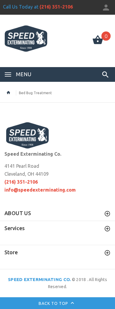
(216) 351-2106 (56, 6)
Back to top (54, 303)
